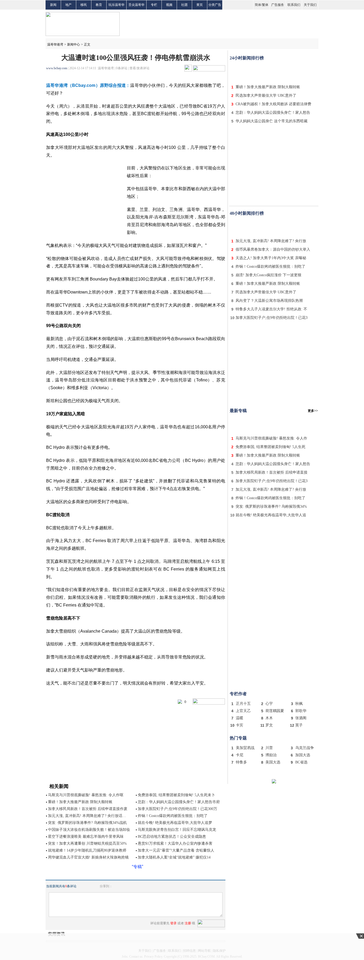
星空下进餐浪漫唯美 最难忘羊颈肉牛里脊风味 (86, 837)
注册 (188, 923)
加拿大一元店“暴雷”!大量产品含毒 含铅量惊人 (176, 850)
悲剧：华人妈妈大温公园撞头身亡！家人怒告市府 (179, 802)
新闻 (53, 5)
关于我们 (310, 5)
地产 (68, 5)
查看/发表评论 (139, 68)
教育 (99, 5)
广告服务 (277, 5)
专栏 (154, 5)
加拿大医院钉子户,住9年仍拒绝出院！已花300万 (177, 809)
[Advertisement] (274, 71)
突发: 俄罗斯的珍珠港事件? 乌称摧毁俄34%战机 (87, 823)
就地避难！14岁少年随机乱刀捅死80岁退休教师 (87, 850)
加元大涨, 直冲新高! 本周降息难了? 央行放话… (87, 816)
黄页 (199, 5)
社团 (184, 5)
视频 (169, 5)
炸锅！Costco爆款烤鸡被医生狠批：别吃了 (173, 816)
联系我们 (294, 5)
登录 (173, 923)
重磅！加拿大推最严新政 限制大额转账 (80, 802)
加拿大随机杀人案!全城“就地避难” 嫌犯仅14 (174, 857)
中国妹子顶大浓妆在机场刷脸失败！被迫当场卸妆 (89, 830)
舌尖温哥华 (136, 5)
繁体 (265, 5)
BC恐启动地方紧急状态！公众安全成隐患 (172, 837)
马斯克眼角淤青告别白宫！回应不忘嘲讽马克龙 (177, 830)
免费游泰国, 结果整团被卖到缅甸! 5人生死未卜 (176, 795)
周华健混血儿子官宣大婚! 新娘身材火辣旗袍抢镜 (88, 857)
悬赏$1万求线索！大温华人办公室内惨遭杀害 (175, 843)
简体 (258, 5)
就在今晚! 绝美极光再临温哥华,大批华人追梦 (175, 823)
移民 (83, 5)
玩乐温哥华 (116, 5)
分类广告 (214, 5)
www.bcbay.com (56, 68)
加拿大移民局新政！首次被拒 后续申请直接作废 (87, 809)
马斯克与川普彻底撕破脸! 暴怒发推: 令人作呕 (85, 795)
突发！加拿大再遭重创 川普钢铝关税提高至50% (87, 843)
